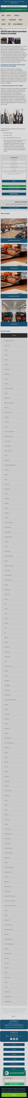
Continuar (14, 1094)
